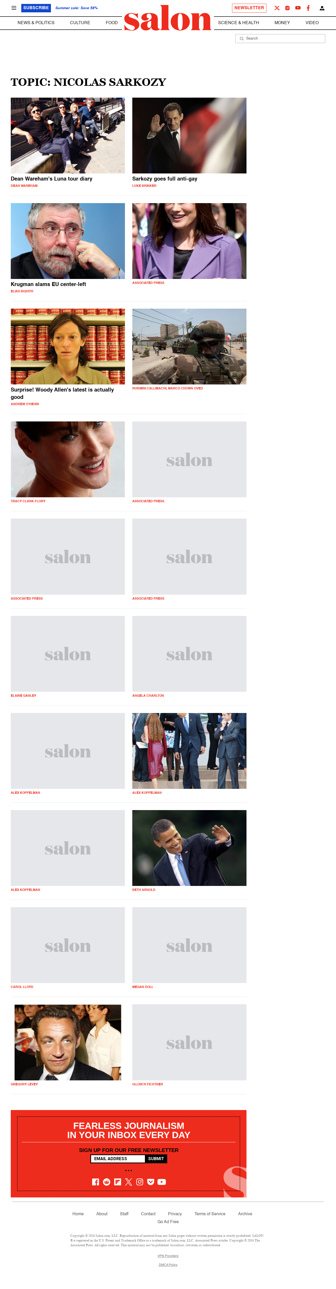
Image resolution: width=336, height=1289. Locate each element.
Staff (124, 1214)
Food (112, 23)
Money (282, 23)
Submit (156, 1158)
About (101, 1214)
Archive (245, 1214)
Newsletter (249, 8)
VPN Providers (168, 1256)
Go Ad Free (168, 1222)
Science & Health (238, 23)
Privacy (175, 1214)
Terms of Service (210, 1214)
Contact (148, 1214)
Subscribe (36, 8)
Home (78, 1214)
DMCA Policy (168, 1265)
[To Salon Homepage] (168, 18)
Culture (80, 23)
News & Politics (36, 23)
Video (312, 23)
